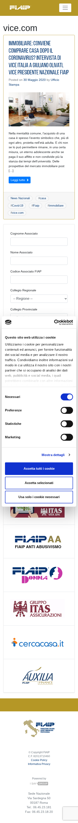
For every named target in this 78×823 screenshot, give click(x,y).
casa (43, 198)
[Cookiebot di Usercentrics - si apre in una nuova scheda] (55, 322)
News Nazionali (20, 198)
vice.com (18, 212)
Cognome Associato (24, 233)
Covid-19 (17, 205)
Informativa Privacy (39, 764)
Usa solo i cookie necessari (39, 497)
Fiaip (36, 205)
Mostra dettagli (53, 455)
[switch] (67, 410)
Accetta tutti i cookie (39, 468)
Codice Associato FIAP (25, 271)
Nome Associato (21, 252)
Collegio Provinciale (23, 309)
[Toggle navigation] (65, 7)
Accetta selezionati (39, 483)
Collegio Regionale (23, 290)
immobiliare (56, 205)
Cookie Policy (39, 760)
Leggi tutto (18, 180)
